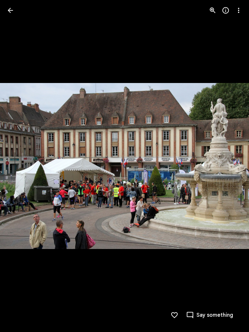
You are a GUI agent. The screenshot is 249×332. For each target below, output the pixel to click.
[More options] (238, 10)
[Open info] (225, 10)
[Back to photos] (10, 10)
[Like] (174, 315)
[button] (18, 166)
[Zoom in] (212, 10)
